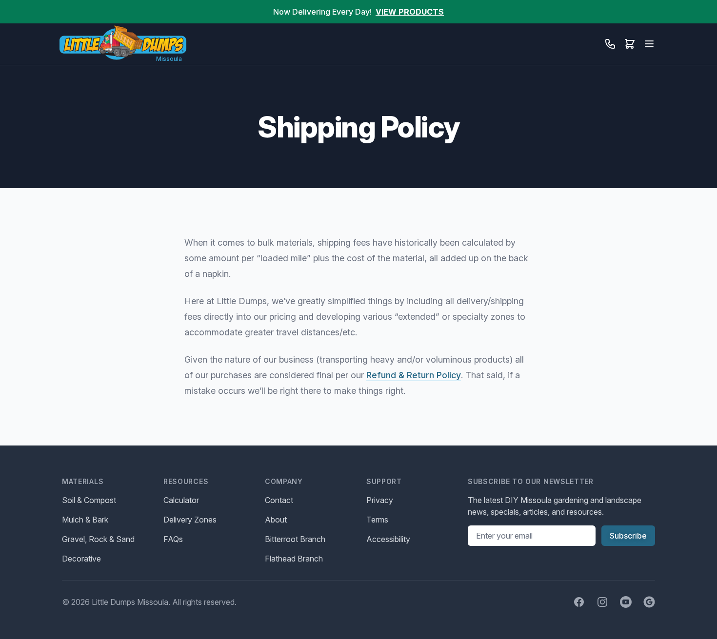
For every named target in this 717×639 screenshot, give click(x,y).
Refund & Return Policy (413, 375)
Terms (377, 519)
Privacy (379, 500)
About (276, 519)
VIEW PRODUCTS (410, 12)
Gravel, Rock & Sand (98, 539)
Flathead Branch (294, 558)
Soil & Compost (89, 500)
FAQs (173, 539)
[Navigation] (649, 44)
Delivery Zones (190, 519)
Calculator (181, 500)
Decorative (81, 558)
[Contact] (610, 44)
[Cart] (629, 44)
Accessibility (388, 539)
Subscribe (628, 536)
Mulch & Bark (85, 519)
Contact (279, 500)
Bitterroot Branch (295, 539)
